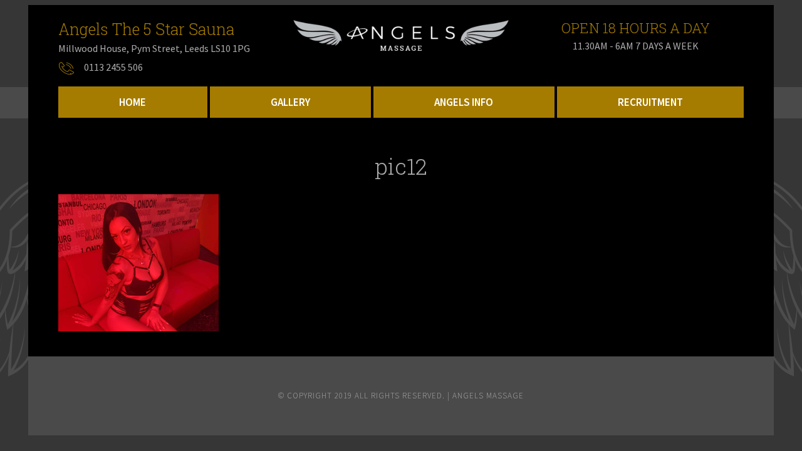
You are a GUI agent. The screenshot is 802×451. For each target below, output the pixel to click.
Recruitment (650, 102)
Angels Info (463, 102)
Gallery (290, 102)
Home (132, 102)
